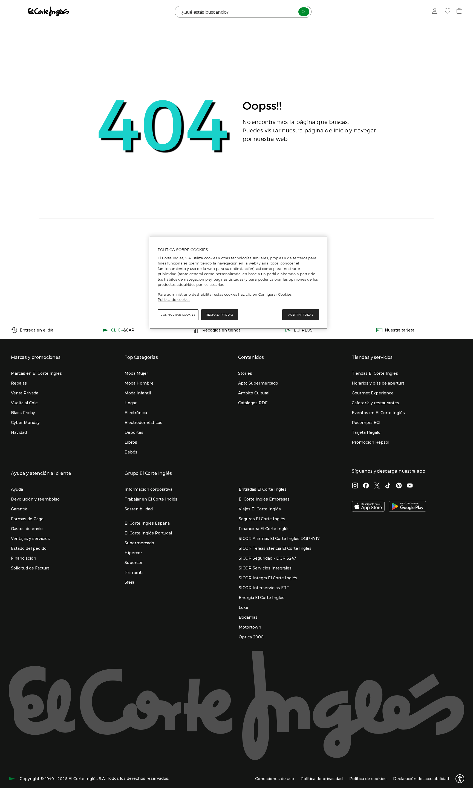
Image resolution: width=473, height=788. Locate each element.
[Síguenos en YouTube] (409, 486)
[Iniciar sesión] (436, 11)
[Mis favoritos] (448, 12)
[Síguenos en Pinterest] (399, 486)
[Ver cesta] (460, 12)
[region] (238, 282)
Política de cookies (174, 299)
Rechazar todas (219, 314)
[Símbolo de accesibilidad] (459, 778)
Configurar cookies (178, 314)
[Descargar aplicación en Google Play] (407, 507)
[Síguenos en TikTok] (388, 486)
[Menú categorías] (12, 12)
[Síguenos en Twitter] (377, 486)
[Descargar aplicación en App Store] (368, 507)
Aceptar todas (300, 314)
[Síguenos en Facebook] (366, 486)
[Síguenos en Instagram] (355, 486)
